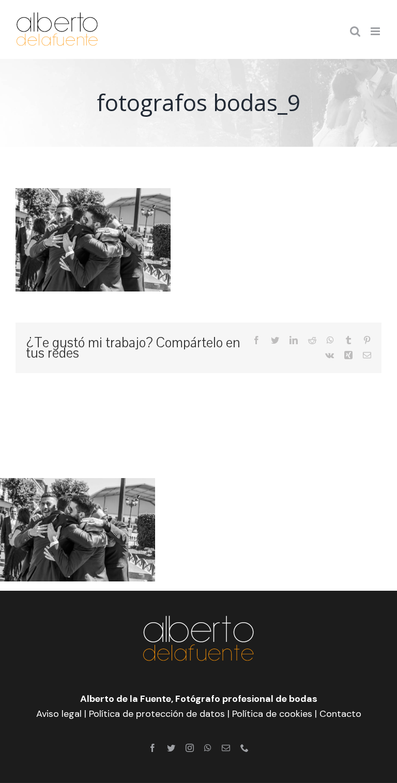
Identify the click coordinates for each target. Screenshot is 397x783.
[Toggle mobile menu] (376, 31)
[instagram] (190, 748)
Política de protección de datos (157, 714)
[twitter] (171, 748)
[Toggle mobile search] (355, 31)
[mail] (226, 748)
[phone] (244, 748)
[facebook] (152, 748)
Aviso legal (59, 714)
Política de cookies (272, 714)
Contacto (340, 714)
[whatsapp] (207, 748)
